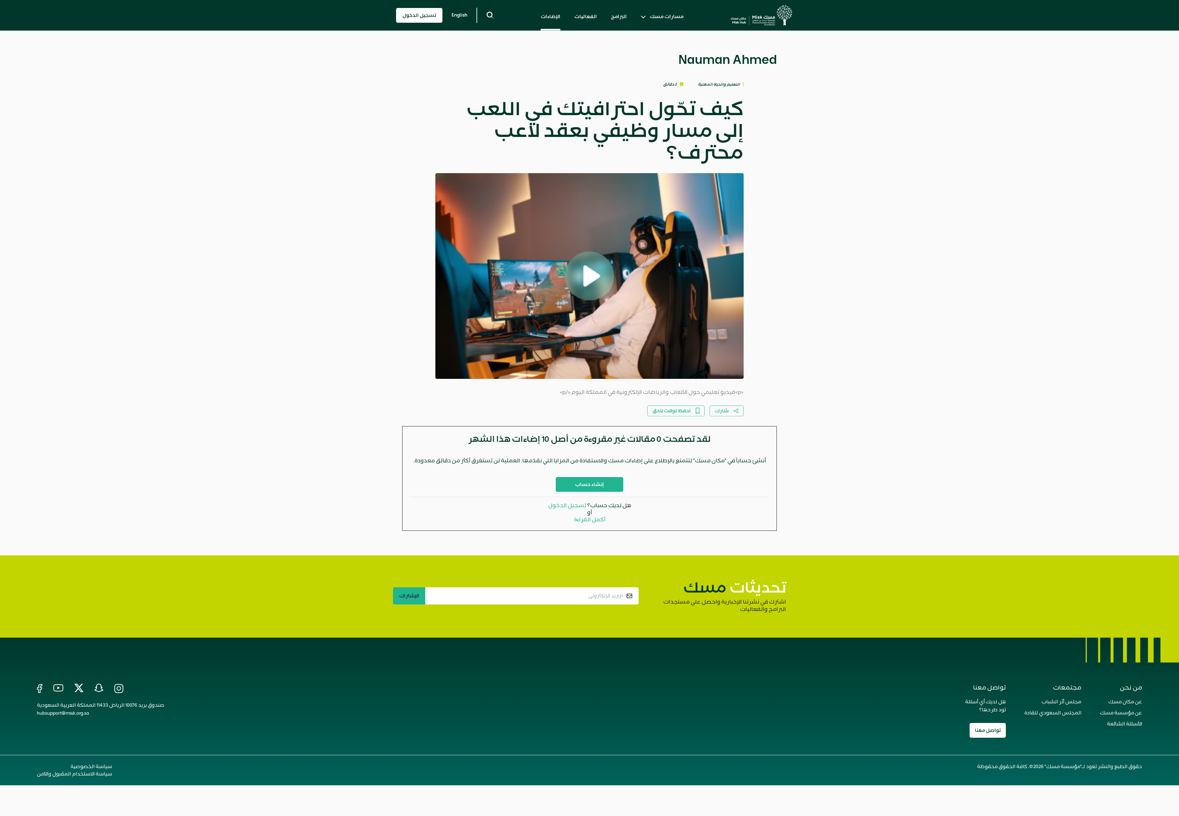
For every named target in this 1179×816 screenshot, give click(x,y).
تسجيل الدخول (567, 505)
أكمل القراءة (589, 519)
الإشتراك (409, 596)
